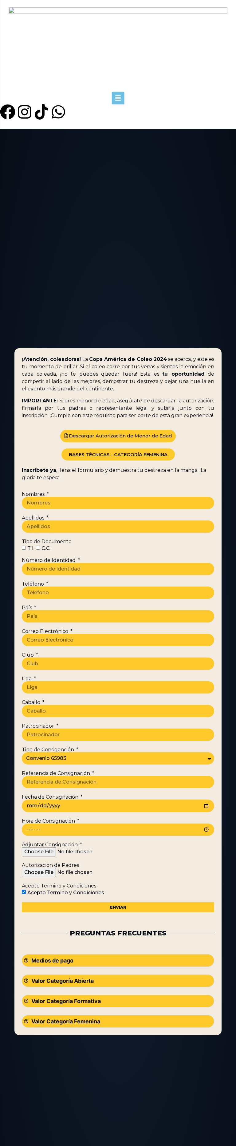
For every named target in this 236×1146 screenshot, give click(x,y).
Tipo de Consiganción (48, 749)
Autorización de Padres (50, 865)
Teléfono (33, 584)
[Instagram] (24, 112)
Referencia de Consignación (56, 773)
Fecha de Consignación (51, 797)
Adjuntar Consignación (50, 844)
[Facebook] (7, 112)
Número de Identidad (49, 560)
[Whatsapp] (58, 112)
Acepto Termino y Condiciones (59, 885)
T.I (30, 548)
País (27, 607)
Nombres (34, 494)
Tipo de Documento (47, 541)
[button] (118, 98)
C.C (45, 548)
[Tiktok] (41, 112)
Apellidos (33, 518)
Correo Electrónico (45, 631)
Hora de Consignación (49, 821)
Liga (27, 678)
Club (28, 655)
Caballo (31, 702)
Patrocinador (38, 726)
